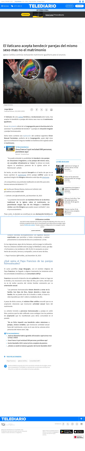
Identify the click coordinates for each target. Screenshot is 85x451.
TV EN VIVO (69, 6)
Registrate (79, 6)
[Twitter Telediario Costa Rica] (67, 423)
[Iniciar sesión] (80, 1)
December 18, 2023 (35, 196)
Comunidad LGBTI (34, 361)
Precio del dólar (32, 1)
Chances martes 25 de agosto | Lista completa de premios (71, 211)
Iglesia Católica (22, 361)
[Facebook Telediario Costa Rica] (63, 423)
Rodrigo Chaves (40, 1)
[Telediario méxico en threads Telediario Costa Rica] (76, 423)
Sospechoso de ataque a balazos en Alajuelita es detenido (72, 189)
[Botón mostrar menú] (5, 6)
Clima (26, 1)
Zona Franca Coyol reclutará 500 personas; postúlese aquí (33, 150)
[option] (42, 83)
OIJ (23, 1)
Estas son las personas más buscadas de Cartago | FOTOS (72, 178)
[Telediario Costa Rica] (42, 6)
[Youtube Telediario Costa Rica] (81, 423)
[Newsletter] (83, 2)
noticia (20, 117)
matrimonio (22, 175)
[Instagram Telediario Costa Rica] (72, 423)
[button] (31, 109)
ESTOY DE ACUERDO (49, 230)
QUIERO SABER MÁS (35, 230)
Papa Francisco (11, 361)
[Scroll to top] (81, 419)
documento (12, 126)
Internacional (42, 10)
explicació (26, 136)
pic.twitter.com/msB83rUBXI (14, 191)
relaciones (45, 177)
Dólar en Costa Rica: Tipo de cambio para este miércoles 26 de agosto (72, 200)
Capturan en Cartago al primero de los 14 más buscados (71, 167)
